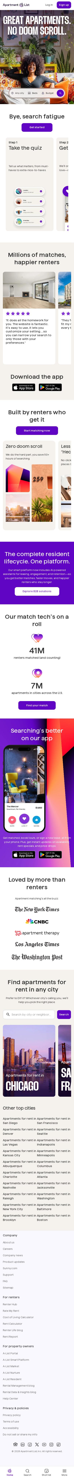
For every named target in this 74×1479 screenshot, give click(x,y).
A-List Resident (12, 1379)
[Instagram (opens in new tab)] (51, 1444)
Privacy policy (12, 1415)
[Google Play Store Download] (50, 387)
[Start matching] (60, 93)
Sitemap (8, 1287)
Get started (37, 127)
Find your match (37, 705)
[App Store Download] (24, 387)
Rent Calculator (12, 1323)
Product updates (14, 1261)
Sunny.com (10, 1268)
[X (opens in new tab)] (37, 1444)
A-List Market (11, 1366)
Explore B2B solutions (37, 591)
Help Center (10, 1398)
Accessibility (11, 1428)
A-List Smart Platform (16, 1359)
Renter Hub (10, 1304)
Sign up (64, 4)
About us (8, 1242)
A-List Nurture (11, 1372)
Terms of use (11, 1421)
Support (8, 1274)
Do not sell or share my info (20, 1434)
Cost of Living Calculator (18, 1317)
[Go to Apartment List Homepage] (16, 5)
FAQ (5, 1281)
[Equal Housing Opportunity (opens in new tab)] (15, 1444)
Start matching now (37, 430)
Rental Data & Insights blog (19, 1392)
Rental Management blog (18, 1385)
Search (64, 1014)
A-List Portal (10, 1353)
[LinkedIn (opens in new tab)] (22, 1444)
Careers (8, 1248)
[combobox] (29, 1014)
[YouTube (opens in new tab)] (44, 1444)
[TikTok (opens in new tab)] (58, 1444)
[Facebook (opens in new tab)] (30, 1444)
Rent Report (10, 1336)
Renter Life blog (13, 1330)
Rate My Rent (11, 1310)
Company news (13, 1255)
